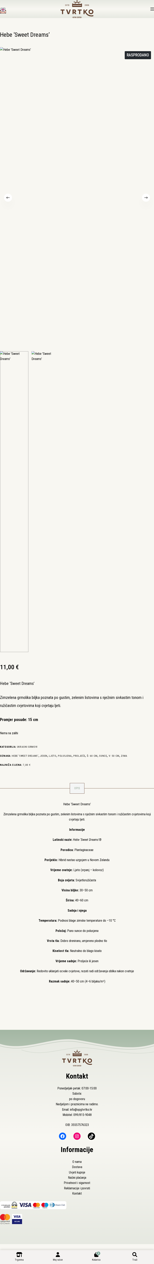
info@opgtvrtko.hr (81, 1109)
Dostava (77, 1167)
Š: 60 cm (92, 755)
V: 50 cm (114, 755)
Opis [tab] (77, 788)
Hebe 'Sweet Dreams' (25, 755)
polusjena (65, 755)
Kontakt (77, 1193)
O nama (77, 1162)
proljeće (79, 755)
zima (124, 755)
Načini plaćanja (77, 1178)
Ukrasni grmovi (27, 746)
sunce (103, 755)
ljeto (52, 755)
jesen (43, 755)
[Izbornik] (152, 9)
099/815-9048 (82, 1115)
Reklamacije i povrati (77, 1188)
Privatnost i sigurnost (77, 1183)
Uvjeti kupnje (77, 1172)
